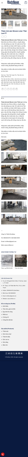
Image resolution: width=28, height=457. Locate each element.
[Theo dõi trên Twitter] (9, 353)
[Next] (24, 14)
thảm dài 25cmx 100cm (9, 79)
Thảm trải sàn (8, 76)
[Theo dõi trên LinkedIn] (19, 353)
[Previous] (3, 14)
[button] (2, 3)
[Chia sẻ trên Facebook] (5, 89)
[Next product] (2, 36)
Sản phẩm (10, 27)
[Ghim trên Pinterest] (14, 89)
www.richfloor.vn (11, 298)
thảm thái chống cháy (15, 80)
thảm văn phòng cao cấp (16, 83)
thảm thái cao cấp (5, 80)
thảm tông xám (7, 83)
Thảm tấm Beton (19, 268)
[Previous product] (5, 36)
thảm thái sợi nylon (8, 82)
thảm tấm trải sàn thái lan (20, 79)
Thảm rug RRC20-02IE (7, 268)
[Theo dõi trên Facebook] (6, 353)
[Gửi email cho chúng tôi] (11, 353)
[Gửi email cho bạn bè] (11, 89)
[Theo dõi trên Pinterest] (16, 353)
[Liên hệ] (3, 454)
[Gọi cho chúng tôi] (14, 353)
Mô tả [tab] (2, 98)
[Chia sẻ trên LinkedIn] (16, 89)
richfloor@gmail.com (11, 296)
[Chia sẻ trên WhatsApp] (2, 89)
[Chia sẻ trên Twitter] (8, 89)
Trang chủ (3, 27)
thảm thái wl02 (16, 82)
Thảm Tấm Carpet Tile (11, 75)
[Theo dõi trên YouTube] (21, 353)
